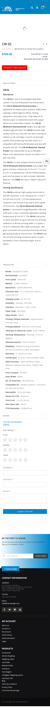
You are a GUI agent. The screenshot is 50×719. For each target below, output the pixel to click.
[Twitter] (9, 609)
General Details (9, 83)
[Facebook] (4, 609)
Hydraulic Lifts (7, 678)
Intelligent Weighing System (12, 675)
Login (4, 641)
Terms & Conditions (9, 684)
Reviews (6, 416)
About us (5, 625)
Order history (7, 635)
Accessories (6, 653)
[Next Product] (46, 44)
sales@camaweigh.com (10, 603)
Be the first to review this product (29, 49)
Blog (3, 681)
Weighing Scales (8, 659)
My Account (6, 632)
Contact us (6, 628)
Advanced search (8, 638)
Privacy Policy (7, 687)
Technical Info (8, 264)
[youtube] (20, 609)
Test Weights (7, 672)
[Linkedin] (14, 609)
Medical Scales (7, 665)
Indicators (6, 669)
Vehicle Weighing (8, 656)
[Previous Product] (43, 44)
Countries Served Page (10, 690)
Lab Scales (6, 662)
